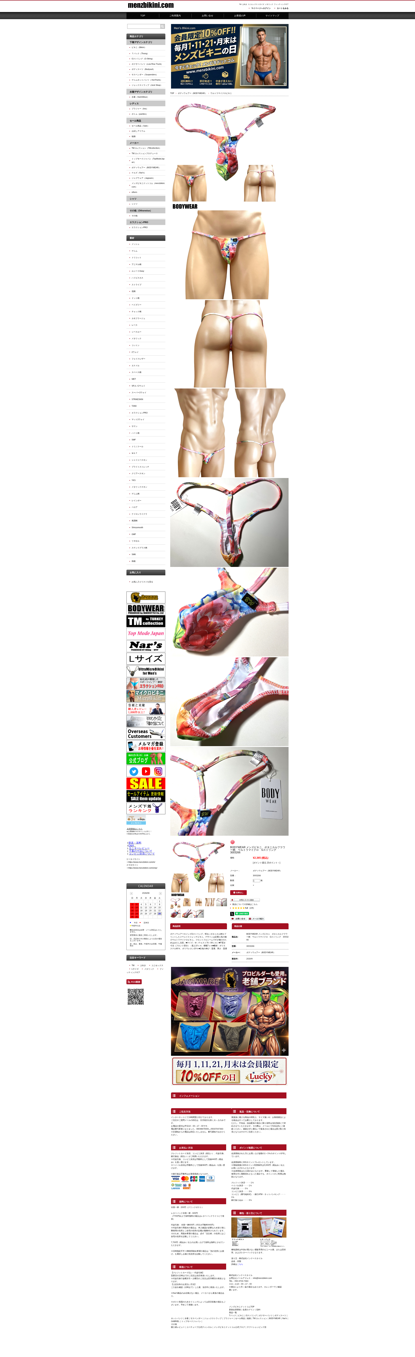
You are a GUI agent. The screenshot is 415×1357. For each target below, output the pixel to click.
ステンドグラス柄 (139, 548)
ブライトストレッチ (140, 467)
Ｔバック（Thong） (140, 53)
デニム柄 (135, 494)
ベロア (134, 507)
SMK (134, 554)
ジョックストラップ (213, 1318)
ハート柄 (135, 433)
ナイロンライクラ (139, 514)
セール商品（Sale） (140, 126)
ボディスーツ (280, 1315)
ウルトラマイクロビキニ (221, 93)
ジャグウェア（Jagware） (143, 178)
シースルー (136, 332)
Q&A (258, 1310)
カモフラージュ (138, 318)
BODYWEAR (274, 1318)
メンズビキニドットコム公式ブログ (229, 1327)
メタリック (269, 4)
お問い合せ (207, 15)
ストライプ (136, 285)
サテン (134, 426)
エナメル (135, 365)
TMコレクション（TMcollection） (146, 148)
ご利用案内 (175, 15)
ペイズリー (136, 305)
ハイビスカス (137, 278)
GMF (134, 534)
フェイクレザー (138, 359)
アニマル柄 (136, 264)
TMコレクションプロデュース (145, 153)
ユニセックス (253, 4)
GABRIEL (175, 1321)
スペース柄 (136, 372)
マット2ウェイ (138, 419)
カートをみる (283, 8)
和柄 (134, 561)
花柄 (134, 291)
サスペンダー (196, 1318)
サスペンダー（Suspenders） (145, 74)
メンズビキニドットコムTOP (241, 1307)
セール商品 (240, 1318)
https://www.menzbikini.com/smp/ (142, 868)
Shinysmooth (137, 527)
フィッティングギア (281, 4)
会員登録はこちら (134, 829)
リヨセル (135, 541)
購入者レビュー (178, 1327)
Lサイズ (261, 4)
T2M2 (134, 406)
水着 (187, 1318)
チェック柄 (136, 311)
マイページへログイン (261, 8)
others (134, 192)
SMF (134, 440)
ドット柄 (135, 298)
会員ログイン (248, 1310)
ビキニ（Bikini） (139, 47)
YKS (134, 480)
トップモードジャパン (191, 1321)
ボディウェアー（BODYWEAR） (192, 93)
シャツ (134, 204)
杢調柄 (134, 521)
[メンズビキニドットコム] (150, 10)
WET (134, 379)
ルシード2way (138, 271)
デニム (134, 251)
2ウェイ (135, 352)
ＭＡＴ (134, 453)
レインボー (136, 500)
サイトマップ (272, 15)
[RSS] (134, 983)
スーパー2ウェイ (139, 392)
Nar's (284, 1318)
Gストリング (251, 1315)
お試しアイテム (138, 131)
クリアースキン (138, 473)
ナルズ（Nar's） (139, 173)
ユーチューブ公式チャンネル (199, 1327)
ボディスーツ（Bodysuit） (143, 69)
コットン (135, 345)
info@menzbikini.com (262, 1278)
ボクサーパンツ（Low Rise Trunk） (147, 64)
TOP (142, 15)
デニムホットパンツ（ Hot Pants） (147, 80)
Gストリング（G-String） (143, 59)
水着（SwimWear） (140, 97)
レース (134, 325)
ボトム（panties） (140, 114)
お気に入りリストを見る (142, 582)
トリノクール (137, 446)
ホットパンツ (177, 1318)
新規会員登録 (235, 1310)
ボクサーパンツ (266, 1315)
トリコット (136, 257)
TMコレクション (260, 1318)
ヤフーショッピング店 (256, 1327)
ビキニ (241, 1315)
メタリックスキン (139, 487)
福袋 (249, 1318)
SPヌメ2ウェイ (138, 386)
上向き (244, 4)
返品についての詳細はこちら (245, 904)
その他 (134, 216)
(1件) (251, 908)
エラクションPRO (140, 227)
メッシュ (135, 244)
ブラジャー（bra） (140, 109)
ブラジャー (228, 1318)
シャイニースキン (139, 460)
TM (240, 4)
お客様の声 (240, 15)
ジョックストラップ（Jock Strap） (147, 85)
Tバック (232, 1315)
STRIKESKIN (137, 399)
